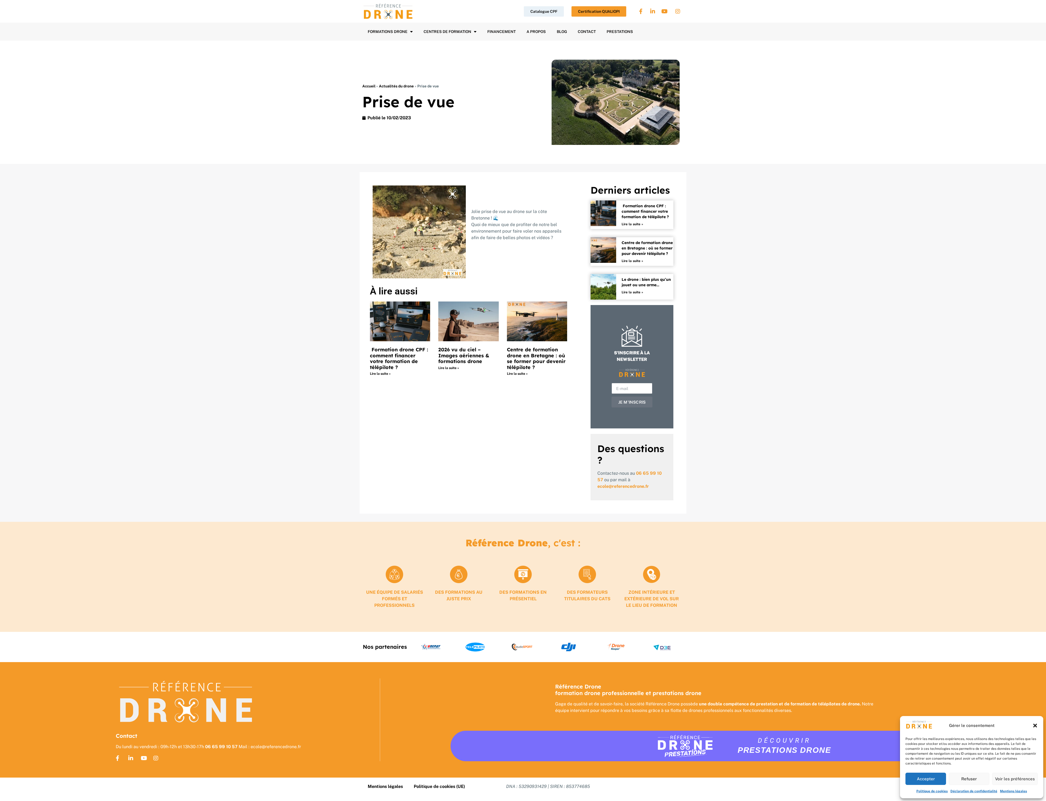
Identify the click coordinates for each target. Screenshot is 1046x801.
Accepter (926, 778)
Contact (587, 31)
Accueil (368, 86)
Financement (501, 31)
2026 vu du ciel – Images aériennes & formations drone (463, 355)
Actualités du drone (396, 86)
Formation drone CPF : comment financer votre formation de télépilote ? (399, 358)
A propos (536, 31)
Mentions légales (1013, 791)
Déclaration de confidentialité (973, 791)
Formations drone (388, 31)
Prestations (620, 31)
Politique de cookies (932, 791)
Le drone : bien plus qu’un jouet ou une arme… (646, 282)
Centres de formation (447, 31)
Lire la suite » (380, 374)
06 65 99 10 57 (221, 746)
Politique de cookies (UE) (439, 786)
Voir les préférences (1015, 778)
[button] (1035, 725)
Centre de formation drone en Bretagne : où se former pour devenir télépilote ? (536, 358)
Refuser (969, 778)
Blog (562, 31)
